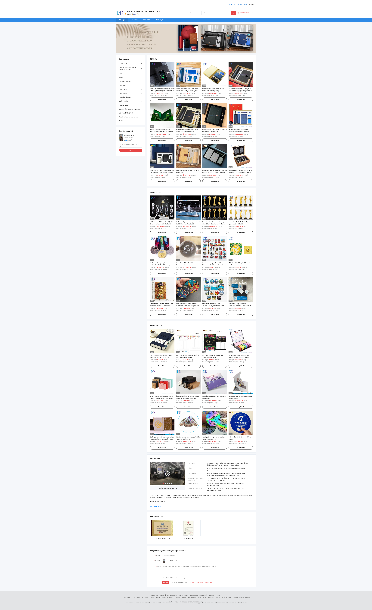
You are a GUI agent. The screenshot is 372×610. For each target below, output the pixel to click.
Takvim (121, 77)
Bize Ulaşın (159, 20)
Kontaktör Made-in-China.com (198, 595)
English (133, 597)
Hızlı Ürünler (211, 595)
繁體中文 (145, 597)
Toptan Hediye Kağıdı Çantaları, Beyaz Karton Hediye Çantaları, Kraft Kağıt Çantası (161, 398)
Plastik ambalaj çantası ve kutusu (129, 117)
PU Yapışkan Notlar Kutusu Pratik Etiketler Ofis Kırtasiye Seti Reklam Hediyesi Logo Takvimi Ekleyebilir (239, 357)
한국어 (199, 597)
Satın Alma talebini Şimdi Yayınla (201, 582)
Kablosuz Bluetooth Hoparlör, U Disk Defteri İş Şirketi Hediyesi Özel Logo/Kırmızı (187, 132)
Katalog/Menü (123, 105)
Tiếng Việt (235, 597)
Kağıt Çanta (122, 85)
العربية (204, 597)
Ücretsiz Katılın (242, 4)
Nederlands (211, 597)
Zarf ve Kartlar (123, 101)
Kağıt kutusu (123, 93)
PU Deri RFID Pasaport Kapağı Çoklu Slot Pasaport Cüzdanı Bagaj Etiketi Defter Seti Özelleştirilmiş (214, 172)
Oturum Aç (232, 4)
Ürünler (135, 20)
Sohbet (129, 140)
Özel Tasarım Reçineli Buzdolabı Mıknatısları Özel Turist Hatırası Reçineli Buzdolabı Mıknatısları (214, 265)
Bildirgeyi (162, 595)
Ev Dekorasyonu (124, 121)
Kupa (120, 73)
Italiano (184, 597)
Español (164, 597)
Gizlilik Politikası (183, 595)
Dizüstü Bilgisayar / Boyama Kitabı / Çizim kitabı (127, 68)
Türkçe (229, 597)
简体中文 (139, 597)
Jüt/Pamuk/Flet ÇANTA (126, 113)
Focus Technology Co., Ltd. (185, 601)
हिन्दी (217, 597)
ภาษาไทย (223, 597)
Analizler (218, 595)
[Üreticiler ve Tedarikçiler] (128, 4)
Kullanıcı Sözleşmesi (172, 595)
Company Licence (188, 538)
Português (177, 597)
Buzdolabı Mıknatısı (125, 81)
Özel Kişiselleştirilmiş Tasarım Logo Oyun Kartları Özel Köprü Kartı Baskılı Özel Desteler (162, 439)
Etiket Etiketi (123, 89)
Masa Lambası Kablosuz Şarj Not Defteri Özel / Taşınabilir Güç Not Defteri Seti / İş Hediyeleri (162, 91)
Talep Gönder (162, 99)
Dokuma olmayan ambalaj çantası (129, 109)
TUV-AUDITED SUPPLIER (162, 538)
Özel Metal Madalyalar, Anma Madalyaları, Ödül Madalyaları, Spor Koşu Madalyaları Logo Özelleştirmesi (161, 265)
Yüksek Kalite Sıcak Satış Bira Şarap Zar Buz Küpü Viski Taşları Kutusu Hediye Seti (240, 172)
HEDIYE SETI (123, 63)
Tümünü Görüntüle (155, 506)
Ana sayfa (122, 20)
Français (158, 597)
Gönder (165, 582)
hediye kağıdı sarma (125, 97)
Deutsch (171, 597)
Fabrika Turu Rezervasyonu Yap (167, 488)
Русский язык (192, 597)
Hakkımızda (147, 20)
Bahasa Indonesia (245, 597)
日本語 (152, 597)
